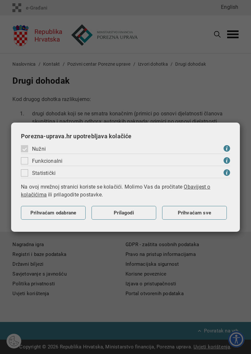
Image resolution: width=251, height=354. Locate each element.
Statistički (44, 173)
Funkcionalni (47, 161)
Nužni (39, 149)
